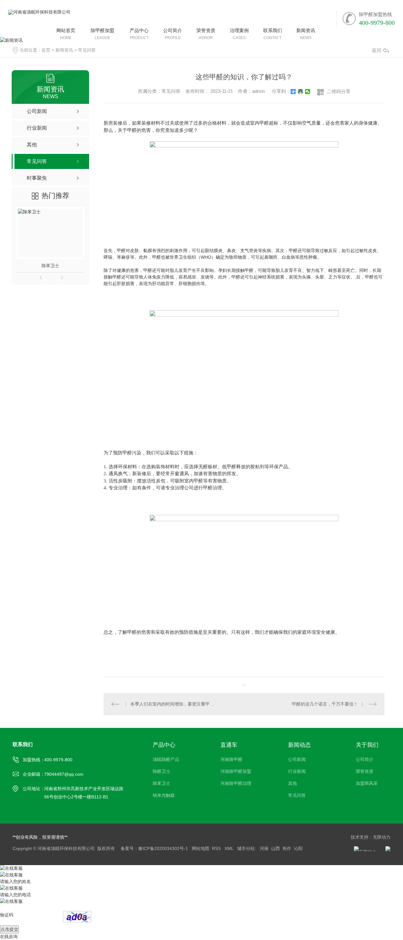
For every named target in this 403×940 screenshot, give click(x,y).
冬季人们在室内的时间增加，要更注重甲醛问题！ (174, 703)
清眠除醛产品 (166, 759)
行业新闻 (297, 771)
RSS (217, 848)
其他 (292, 783)
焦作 (286, 848)
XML (229, 848)
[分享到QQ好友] (300, 91)
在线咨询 (9, 936)
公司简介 (364, 759)
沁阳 (298, 848)
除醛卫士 (161, 771)
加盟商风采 (367, 783)
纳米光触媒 (164, 795)
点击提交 (9, 929)
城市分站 (246, 848)
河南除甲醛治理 (235, 783)
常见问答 (297, 795)
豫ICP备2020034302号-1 (163, 848)
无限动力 (381, 837)
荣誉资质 (364, 771)
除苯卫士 (50, 265)
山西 (275, 848)
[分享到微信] (307, 91)
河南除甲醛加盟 (235, 771)
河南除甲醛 (231, 759)
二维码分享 (338, 91)
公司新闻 (297, 759)
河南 (264, 848)
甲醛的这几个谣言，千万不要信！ (325, 703)
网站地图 (200, 848)
